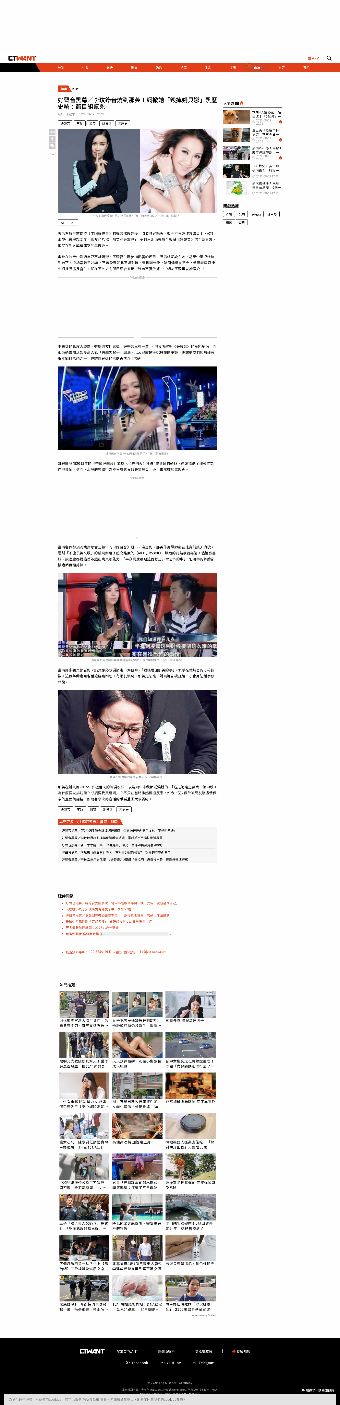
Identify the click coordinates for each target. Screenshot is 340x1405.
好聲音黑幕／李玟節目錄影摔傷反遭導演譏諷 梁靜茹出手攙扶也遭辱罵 (112, 837)
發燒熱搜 (243, 1351)
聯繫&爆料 (166, 1351)
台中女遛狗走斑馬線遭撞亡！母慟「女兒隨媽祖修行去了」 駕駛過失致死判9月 (190, 1063)
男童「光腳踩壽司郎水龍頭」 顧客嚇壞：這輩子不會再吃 (137, 1185)
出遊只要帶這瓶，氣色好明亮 (189, 1263)
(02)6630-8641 (101, 951)
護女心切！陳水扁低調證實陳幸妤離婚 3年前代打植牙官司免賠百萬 (83, 1144)
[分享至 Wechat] (52, 145)
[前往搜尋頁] (329, 58)
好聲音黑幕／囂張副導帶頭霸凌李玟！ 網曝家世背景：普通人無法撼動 (118, 915)
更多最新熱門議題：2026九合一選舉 (92, 927)
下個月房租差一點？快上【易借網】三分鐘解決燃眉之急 (83, 1266)
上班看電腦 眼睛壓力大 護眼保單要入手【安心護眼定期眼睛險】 (83, 1104)
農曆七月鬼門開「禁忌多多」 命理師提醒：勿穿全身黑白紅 (109, 921)
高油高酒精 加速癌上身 (131, 1141)
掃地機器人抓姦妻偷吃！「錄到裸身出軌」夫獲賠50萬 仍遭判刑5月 (190, 1144)
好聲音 (65, 123)
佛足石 (256, 214)
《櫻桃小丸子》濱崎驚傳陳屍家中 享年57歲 (98, 909)
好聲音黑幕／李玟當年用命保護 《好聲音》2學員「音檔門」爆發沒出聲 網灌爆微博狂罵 (125, 859)
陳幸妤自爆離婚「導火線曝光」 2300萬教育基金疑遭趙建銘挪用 (189, 1306)
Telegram (206, 1362)
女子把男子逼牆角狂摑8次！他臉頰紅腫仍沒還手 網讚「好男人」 (136, 1023)
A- (72, 222)
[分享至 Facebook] (52, 139)
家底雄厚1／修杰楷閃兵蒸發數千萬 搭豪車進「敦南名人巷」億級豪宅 (83, 1306)
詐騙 (229, 214)
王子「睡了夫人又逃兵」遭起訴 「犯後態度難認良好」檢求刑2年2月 (83, 1225)
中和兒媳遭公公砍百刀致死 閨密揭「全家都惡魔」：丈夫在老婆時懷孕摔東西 (83, 1185)
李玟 (80, 123)
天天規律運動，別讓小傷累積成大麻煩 (136, 1063)
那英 (92, 123)
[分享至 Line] (52, 132)
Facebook (140, 1362)
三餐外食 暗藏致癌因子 (184, 1020)
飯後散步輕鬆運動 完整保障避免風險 (190, 1185)
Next (52, 154)
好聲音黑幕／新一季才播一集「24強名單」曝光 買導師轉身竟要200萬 (112, 845)
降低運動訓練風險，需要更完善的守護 (136, 1225)
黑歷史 (123, 123)
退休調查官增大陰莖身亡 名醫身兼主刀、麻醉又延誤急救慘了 (83, 1023)
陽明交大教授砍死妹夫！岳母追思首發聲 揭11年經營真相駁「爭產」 (84, 1063)
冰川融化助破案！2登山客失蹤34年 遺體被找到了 (189, 1225)
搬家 (229, 222)
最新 (61, 67)
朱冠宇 (70, 114)
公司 (242, 214)
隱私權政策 (91, 1399)
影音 (282, 67)
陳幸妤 (272, 214)
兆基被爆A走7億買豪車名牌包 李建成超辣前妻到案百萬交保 (137, 1266)
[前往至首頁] (22, 58)
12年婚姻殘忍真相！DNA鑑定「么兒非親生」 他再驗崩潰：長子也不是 (137, 1306)
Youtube (174, 1362)
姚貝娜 (107, 123)
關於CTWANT (127, 1351)
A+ (63, 222)
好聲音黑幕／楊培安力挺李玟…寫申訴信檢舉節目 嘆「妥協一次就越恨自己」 (122, 903)
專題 (306, 67)
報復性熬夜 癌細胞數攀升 (84, 934)
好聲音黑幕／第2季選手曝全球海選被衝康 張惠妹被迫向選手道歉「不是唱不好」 (119, 830)
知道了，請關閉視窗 (320, 1390)
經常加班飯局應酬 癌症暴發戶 (190, 1101)
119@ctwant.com (153, 951)
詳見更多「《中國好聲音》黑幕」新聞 (88, 821)
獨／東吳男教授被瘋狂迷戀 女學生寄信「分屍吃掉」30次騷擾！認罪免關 (137, 1104)
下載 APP (311, 58)
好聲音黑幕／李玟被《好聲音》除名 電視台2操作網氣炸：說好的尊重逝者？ (116, 852)
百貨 (242, 222)
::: (62, 73)
